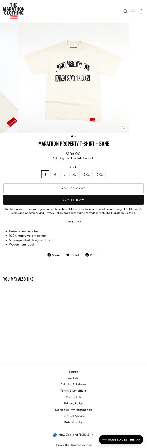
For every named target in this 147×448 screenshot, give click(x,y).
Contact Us (73, 397)
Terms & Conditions (73, 390)
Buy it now (74, 199)
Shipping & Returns (73, 384)
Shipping (58, 158)
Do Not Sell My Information (73, 409)
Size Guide (73, 222)
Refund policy (73, 422)
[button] (121, 439)
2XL (87, 174)
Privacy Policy (73, 403)
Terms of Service (73, 416)
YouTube (73, 378)
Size (73, 166)
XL (75, 174)
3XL (100, 174)
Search (73, 371)
